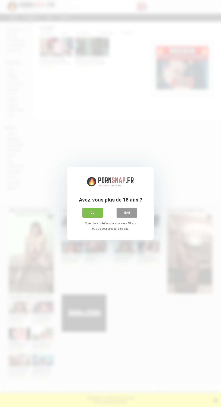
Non (127, 212)
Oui (92, 212)
